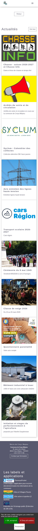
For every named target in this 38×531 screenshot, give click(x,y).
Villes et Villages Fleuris (22, 492)
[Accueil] (5, 3)
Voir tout (32, 29)
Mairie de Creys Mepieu (19, 444)
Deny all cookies (27, 520)
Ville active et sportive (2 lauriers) (18, 498)
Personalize (19, 526)
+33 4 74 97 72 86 (19, 453)
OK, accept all (11, 520)
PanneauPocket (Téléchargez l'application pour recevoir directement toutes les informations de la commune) (18, 484)
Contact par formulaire (19, 456)
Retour (19, 14)
